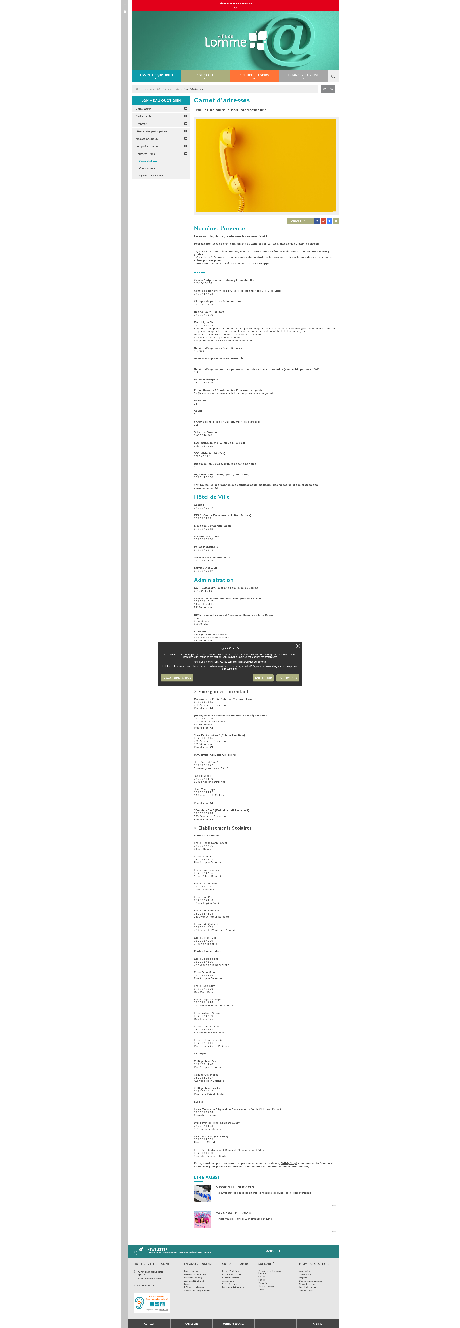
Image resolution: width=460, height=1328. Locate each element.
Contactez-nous (148, 168)
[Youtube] (124, 11)
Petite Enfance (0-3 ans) (195, 1274)
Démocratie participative (151, 131)
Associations (228, 1280)
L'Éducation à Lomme (194, 1287)
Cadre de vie (143, 116)
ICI (216, 487)
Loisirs (187, 1284)
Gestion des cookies (255, 661)
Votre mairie (143, 109)
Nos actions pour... (147, 139)
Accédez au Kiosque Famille (197, 1290)
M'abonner (273, 1251)
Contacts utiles (172, 89)
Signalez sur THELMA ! (151, 175)
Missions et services (235, 1187)
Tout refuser (263, 678)
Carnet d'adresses (148, 161)
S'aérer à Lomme (230, 1284)
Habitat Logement (266, 1286)
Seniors (261, 1279)
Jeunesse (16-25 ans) (194, 1280)
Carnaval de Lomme (235, 1213)
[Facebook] (124, 5)
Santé (261, 1289)
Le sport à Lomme (230, 1277)
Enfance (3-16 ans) (193, 1277)
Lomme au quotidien (151, 89)
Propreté (141, 124)
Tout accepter (287, 678)
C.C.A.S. (262, 1276)
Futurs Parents (191, 1271)
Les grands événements (233, 1287)
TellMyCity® (289, 1163)
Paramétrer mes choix (177, 678)
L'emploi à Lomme (147, 146)
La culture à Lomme (231, 1274)
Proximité (262, 1282)
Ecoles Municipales (231, 1271)
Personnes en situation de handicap (270, 1272)
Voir (334, 1204)
